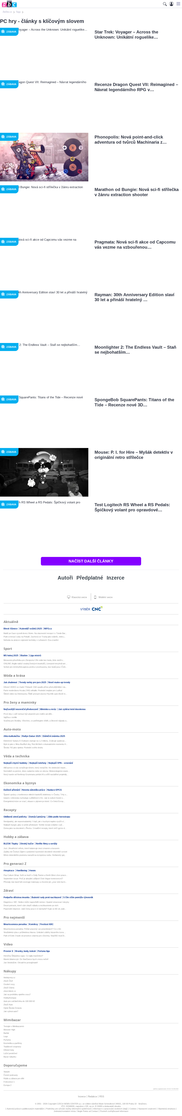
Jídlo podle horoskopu (59, 817)
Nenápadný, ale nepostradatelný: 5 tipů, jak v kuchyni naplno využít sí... (34, 821)
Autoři (65, 578)
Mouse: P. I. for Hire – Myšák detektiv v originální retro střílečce (134, 455)
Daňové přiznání (12, 790)
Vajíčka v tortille (10, 717)
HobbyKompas (10, 998)
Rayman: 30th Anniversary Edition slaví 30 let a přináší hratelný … (134, 297)
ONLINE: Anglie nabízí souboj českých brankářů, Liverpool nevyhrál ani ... (35, 663)
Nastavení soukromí (147, 1109)
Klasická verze (79, 597)
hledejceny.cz (9, 977)
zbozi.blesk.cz (10, 991)
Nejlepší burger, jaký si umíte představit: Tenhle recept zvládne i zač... (34, 825)
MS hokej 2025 (11, 655)
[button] (177, 3)
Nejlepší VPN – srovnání (61, 763)
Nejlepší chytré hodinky (16, 763)
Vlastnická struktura (166, 1109)
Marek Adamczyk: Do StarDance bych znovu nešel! (26, 959)
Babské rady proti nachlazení (47, 897)
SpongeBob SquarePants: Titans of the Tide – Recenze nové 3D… (134, 402)
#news (32, 870)
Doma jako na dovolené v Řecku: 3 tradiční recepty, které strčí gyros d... (35, 828)
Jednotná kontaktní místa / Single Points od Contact (76, 1111)
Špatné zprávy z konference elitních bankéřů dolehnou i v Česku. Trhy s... (36, 794)
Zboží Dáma (9, 988)
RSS (101, 1096)
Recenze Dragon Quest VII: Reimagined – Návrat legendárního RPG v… (136, 87)
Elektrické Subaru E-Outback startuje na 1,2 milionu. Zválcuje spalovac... (35, 741)
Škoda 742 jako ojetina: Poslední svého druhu (23, 747)
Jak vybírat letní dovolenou (71, 709)
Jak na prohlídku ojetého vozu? (17, 994)
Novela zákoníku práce (34, 790)
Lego (6, 1036)
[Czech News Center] (97, 608)
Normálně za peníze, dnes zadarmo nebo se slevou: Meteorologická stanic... (37, 771)
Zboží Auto (8, 1005)
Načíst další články (91, 561)
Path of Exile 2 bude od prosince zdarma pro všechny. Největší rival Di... (35, 936)
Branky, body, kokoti (25, 951)
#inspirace (9, 870)
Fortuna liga (44, 951)
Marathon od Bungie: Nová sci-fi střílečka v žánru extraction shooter (137, 192)
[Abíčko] (8, 7)
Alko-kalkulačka (12, 736)
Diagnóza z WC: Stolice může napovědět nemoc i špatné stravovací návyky (36, 902)
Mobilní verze (105, 597)
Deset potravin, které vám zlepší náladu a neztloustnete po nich (31, 905)
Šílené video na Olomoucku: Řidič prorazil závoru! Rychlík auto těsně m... (35, 694)
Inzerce (115, 578)
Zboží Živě (8, 981)
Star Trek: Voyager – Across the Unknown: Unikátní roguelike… (126, 35)
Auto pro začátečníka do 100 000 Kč (19, 1001)
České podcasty (11, 1075)
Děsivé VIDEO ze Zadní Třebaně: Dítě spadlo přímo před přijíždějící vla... (35, 687)
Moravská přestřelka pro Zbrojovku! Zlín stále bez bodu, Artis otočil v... (34, 660)
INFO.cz (48, 628)
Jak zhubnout (11, 682)
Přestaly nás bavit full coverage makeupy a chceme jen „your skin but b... (35, 882)
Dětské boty (9, 1050)
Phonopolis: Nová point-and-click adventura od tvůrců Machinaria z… (131, 140)
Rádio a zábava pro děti (14, 1078)
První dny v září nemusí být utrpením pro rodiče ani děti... (28, 714)
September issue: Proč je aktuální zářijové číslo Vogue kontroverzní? (33, 878)
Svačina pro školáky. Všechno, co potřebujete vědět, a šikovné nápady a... (36, 721)
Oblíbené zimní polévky (15, 817)
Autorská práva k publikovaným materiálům (25, 1109)
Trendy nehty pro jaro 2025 (33, 682)
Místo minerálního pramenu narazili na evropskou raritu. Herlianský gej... (35, 855)
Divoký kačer (27, 843)
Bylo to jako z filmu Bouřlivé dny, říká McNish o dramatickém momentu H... (36, 744)
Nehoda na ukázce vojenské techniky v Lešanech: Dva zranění (31, 640)
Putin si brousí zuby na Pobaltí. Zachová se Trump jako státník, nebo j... (35, 637)
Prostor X (9, 951)
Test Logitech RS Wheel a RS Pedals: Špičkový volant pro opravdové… (132, 507)
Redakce (92, 1096)
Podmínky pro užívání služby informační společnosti (68, 1109)
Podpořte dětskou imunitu (17, 897)
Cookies (132, 1109)
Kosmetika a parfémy (13, 1043)
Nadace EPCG (54, 790)
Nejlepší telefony (38, 763)
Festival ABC (46, 924)
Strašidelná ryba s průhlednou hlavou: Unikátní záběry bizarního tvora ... (35, 932)
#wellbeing (22, 870)
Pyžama (7, 1040)
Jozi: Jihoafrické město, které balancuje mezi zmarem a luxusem (31, 848)
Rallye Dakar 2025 (31, 736)
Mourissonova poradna (15, 924)
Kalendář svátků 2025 (31, 628)
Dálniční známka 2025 (54, 736)
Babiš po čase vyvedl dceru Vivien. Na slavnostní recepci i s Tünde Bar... (35, 633)
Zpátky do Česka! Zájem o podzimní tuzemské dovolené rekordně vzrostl (35, 852)
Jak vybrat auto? (11, 1011)
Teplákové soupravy (12, 1047)
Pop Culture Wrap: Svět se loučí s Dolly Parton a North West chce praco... (36, 875)
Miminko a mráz (48, 709)
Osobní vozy (9, 984)
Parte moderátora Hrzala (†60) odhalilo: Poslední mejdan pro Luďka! (33, 690)
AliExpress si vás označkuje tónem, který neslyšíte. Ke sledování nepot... (35, 768)
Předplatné (89, 578)
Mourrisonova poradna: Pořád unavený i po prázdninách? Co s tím (32, 929)
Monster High (9, 1030)
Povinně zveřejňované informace (114, 1111)
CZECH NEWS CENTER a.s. (69, 1104)
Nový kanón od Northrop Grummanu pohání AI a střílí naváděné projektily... (36, 774)
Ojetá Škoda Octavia (13, 1008)
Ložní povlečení (10, 1053)
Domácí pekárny (37, 817)
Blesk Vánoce (11, 628)
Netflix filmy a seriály (46, 843)
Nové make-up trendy (59, 682)
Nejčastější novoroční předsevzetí (21, 709)
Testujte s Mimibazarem (14, 1026)
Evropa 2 (7, 1085)
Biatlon (24, 655)
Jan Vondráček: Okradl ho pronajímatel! (21, 963)
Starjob (7, 1072)
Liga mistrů (35, 655)
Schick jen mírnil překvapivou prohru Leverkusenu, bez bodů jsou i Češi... (35, 667)
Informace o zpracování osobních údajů (110, 1109)
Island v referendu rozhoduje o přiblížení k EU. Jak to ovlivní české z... (34, 798)
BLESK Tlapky (11, 843)
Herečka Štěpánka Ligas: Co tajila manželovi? (23, 956)
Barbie (6, 1033)
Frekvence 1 (9, 1082)
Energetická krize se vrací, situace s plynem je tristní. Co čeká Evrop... (34, 801)
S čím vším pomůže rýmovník (78, 897)
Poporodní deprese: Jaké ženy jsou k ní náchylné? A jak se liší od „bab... (35, 909)
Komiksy (34, 924)
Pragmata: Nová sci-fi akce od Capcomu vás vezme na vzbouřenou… (135, 245)
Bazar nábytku (10, 1057)
